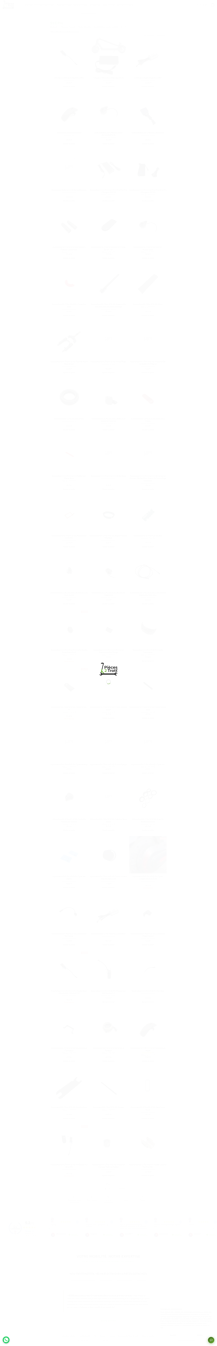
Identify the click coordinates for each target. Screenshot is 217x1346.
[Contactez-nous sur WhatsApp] (6, 1339)
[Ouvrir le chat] (211, 1340)
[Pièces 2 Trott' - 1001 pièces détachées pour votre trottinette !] (108, 669)
